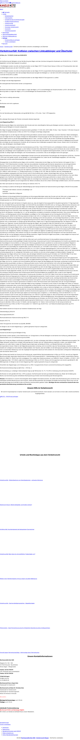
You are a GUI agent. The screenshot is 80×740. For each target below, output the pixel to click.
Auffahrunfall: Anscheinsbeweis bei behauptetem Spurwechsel (17, 529)
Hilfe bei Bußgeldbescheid (9, 34)
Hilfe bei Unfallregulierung (9, 36)
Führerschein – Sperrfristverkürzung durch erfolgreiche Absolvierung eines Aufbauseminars (25, 628)
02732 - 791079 (5, 396)
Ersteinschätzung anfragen (12, 40)
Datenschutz (5, 729)
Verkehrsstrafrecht (10, 25)
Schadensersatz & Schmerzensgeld (14, 19)
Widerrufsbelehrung (7, 733)
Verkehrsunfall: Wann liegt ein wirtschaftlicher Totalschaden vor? (17, 554)
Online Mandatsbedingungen (10, 735)
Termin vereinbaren (10, 41)
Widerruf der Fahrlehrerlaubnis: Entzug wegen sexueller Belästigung (18, 578)
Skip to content (4, 1)
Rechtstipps (5, 32)
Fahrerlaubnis (8, 18)
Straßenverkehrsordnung (12, 21)
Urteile (4, 14)
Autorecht (7, 29)
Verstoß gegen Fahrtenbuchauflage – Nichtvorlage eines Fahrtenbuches (19, 652)
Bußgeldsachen (9, 16)
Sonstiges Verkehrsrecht (12, 27)
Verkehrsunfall (9, 23)
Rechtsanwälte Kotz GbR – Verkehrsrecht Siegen (35, 738)
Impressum (5, 727)
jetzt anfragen (14, 396)
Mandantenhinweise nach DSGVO (11, 731)
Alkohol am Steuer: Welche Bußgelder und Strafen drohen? (16, 504)
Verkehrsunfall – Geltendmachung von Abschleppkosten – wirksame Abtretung (21, 480)
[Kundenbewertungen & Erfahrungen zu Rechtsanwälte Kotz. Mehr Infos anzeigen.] (3, 719)
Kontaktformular (4, 722)
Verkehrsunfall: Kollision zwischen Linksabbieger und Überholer (36, 51)
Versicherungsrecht (10, 30)
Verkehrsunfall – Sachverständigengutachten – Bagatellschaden (17, 603)
